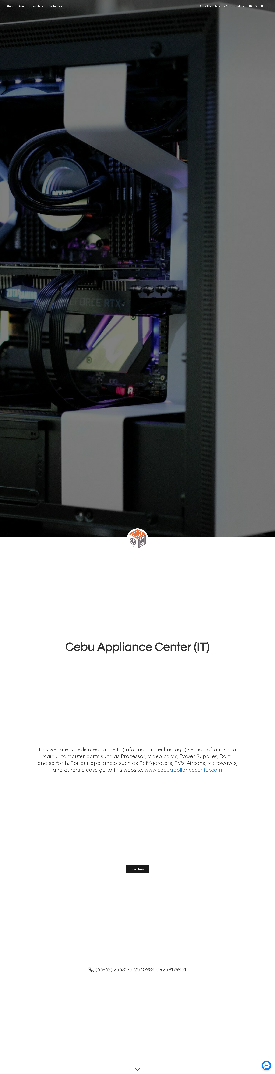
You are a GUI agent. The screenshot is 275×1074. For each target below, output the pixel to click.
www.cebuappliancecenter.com (183, 769)
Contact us (55, 6)
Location (37, 6)
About (22, 6)
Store (10, 6)
